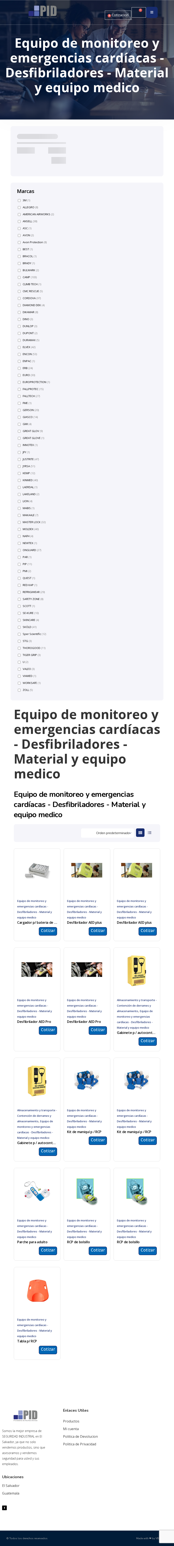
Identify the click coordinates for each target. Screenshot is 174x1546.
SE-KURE (31, 613)
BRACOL (29, 256)
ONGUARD (32, 550)
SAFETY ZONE (33, 599)
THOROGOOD (34, 648)
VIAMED (29, 676)
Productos (71, 1421)
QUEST (29, 578)
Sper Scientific (34, 634)
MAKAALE (30, 515)
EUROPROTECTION (36, 382)
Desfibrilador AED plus (84, 922)
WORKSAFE (32, 683)
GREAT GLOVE (33, 438)
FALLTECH (31, 396)
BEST (28, 249)
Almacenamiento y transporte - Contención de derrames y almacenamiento (137, 1005)
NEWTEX (30, 543)
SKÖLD (29, 627)
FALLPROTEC (33, 389)
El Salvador (11, 1485)
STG (27, 641)
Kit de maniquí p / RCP (84, 1131)
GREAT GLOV (33, 431)
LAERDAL (30, 487)
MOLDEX (31, 529)
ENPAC (29, 361)
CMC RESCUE (33, 291)
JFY (26, 452)
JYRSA (29, 466)
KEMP (29, 473)
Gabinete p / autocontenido (137, 1032)
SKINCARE (31, 620)
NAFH (28, 536)
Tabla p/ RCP (27, 1341)
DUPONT (30, 333)
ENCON (30, 354)
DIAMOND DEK (34, 305)
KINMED (30, 480)
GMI (27, 424)
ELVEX (29, 347)
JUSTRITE (31, 459)
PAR (27, 557)
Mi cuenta (71, 1429)
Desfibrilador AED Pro (34, 1021)
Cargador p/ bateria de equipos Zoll (37, 922)
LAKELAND (31, 494)
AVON (28, 235)
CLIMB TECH (32, 284)
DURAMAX (31, 340)
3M (26, 200)
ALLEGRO (30, 207)
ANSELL (30, 221)
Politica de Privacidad (79, 1444)
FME (27, 403)
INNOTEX (30, 445)
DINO (28, 319)
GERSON (31, 410)
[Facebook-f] (4, 1508)
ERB (28, 368)
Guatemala (10, 1493)
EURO (29, 375)
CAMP (30, 277)
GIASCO (30, 417)
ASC (27, 228)
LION (27, 501)
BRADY (29, 263)
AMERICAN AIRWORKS (38, 214)
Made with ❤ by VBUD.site (152, 1538)
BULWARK (31, 270)
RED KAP (30, 585)
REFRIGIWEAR (34, 592)
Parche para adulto (32, 1242)
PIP (27, 564)
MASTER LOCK (34, 522)
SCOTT (29, 606)
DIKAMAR (30, 312)
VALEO (29, 669)
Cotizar (48, 930)
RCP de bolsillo (78, 1242)
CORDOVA (32, 298)
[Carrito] (139, 12)
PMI (27, 571)
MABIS (28, 508)
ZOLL (28, 690)
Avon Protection (35, 242)
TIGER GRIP (32, 655)
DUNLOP (30, 326)
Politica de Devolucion (80, 1436)
